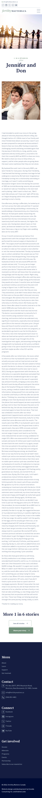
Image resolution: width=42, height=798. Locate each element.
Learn (4, 666)
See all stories (18, 623)
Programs (5, 754)
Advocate (5, 750)
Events (4, 757)
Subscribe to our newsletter (12, 764)
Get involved (6, 673)
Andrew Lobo (21, 791)
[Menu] (38, 11)
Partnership (6, 761)
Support (5, 670)
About (4, 663)
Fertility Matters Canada (17, 785)
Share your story (19, 630)
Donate (4, 747)
